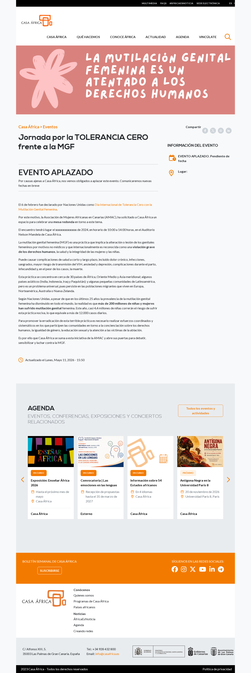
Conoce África (123, 37)
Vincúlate (207, 37)
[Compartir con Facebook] (205, 131)
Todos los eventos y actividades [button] (200, 410)
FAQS (163, 3)
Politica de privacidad (217, 669)
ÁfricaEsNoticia (84, 619)
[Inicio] (38, 20)
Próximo (188, 473)
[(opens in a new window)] (174, 569)
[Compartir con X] (213, 131)
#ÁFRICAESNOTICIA (181, 3)
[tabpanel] (51, 477)
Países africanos (84, 607)
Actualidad (156, 37)
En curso (38, 473)
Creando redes (83, 631)
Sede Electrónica (208, 3)
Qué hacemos (88, 37)
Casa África (56, 37)
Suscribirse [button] (49, 570)
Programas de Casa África (91, 601)
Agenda (182, 37)
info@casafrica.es (107, 654)
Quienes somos (84, 595)
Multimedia (149, 3)
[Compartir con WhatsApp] (221, 131)
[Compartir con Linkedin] (229, 131)
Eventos (50, 126)
